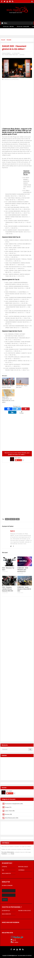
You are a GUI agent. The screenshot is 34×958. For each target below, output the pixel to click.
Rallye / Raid (12, 54)
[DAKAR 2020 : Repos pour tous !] (22, 381)
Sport (16, 54)
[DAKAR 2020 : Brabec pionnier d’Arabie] (8, 381)
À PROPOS (4, 866)
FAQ (3, 870)
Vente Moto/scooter (10, 818)
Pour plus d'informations (7, 852)
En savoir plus (6, 910)
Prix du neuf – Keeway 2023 (10, 26)
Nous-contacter (6, 914)
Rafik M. (12, 531)
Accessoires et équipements (12, 803)
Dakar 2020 (12, 519)
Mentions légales (23, 866)
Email (12, 853)
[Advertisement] (17, 16)
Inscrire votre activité (24, 910)
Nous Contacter (6, 873)
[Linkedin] (12, 412)
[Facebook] (8, 408)
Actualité (9, 40)
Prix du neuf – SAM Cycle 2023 (26, 26)
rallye (18, 519)
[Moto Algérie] (17, 10)
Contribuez (21, 870)
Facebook (4, 853)
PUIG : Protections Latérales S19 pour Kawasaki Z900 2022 (7, 589)
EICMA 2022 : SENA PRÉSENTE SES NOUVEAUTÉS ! (22, 569)
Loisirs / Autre (8, 810)
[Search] (30, 749)
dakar (7, 519)
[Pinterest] (25, 408)
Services (7, 814)
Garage (7, 807)
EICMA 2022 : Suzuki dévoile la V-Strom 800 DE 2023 (24, 589)
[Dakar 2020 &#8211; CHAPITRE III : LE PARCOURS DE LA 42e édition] (8, 392)
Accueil (3, 40)
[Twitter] (17, 408)
